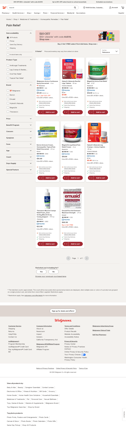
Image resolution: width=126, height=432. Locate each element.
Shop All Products (29, 425)
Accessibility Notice (71, 337)
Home (8, 19)
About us (39, 329)
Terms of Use (83, 368)
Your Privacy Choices (72, 355)
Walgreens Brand (51, 403)
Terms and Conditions (72, 326)
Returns (11, 331)
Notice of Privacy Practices (45, 368)
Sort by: (104, 50)
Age (7, 151)
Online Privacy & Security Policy (76, 352)
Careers (39, 337)
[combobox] (40, 7)
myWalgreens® (13, 341)
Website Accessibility (72, 334)
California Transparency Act (47, 340)
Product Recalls (70, 331)
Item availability (12, 33)
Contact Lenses (48, 387)
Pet (28, 399)
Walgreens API (42, 347)
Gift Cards (43, 391)
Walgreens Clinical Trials (101, 330)
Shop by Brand (33, 407)
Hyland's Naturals (67, 85)
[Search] (76, 7)
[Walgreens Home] (4, 8)
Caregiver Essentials (32, 387)
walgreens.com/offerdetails (33, 295)
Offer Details (69, 329)
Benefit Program (12, 125)
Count (8, 157)
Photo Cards (43, 417)
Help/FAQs (12, 334)
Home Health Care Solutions (29, 395)
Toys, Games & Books (15, 403)
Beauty (20, 387)
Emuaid (64, 215)
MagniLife (90, 85)
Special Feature (12, 170)
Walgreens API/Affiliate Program (48, 344)
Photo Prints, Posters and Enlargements (22, 417)
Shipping (11, 329)
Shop (15, 19)
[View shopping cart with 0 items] (123, 7)
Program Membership (16, 344)
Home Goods (12, 395)
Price (8, 119)
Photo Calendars (39, 421)
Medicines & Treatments (29, 19)
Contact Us (12, 337)
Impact (39, 334)
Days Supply (11, 163)
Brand (8, 85)
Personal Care (36, 399)
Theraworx (40, 219)
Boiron (38, 151)
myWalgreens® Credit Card (18, 347)
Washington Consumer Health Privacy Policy (75, 359)
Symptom (10, 138)
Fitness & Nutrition (30, 391)
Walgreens (42, 85)
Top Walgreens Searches (16, 407)
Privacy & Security (70, 341)
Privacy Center (70, 344)
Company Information (44, 326)
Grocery (52, 391)
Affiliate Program (42, 349)
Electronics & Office (14, 391)
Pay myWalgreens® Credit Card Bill (20, 350)
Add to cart (50, 112)
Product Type (11, 60)
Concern (9, 131)
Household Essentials (50, 395)
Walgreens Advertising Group (103, 326)
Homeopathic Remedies (49, 19)
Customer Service (14, 326)
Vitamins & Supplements (34, 403)
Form (8, 144)
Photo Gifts (51, 421)
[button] (113, 7)
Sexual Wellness (50, 399)
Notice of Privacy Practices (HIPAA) (74, 348)
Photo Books (26, 421)
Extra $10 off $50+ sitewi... (45, 97)
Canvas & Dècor (13, 421)
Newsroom (40, 331)
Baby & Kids (11, 387)
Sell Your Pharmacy (99, 335)
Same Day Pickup (13, 425)
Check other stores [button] (47, 103)
